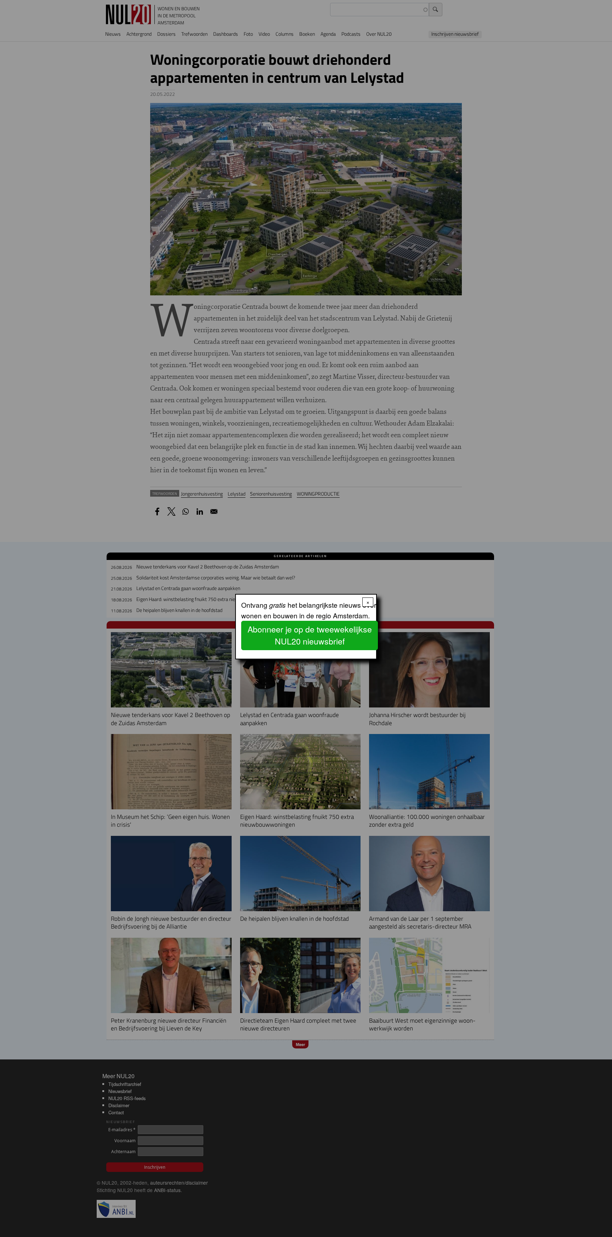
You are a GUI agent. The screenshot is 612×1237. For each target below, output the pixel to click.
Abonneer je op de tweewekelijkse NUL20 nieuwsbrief (310, 635)
